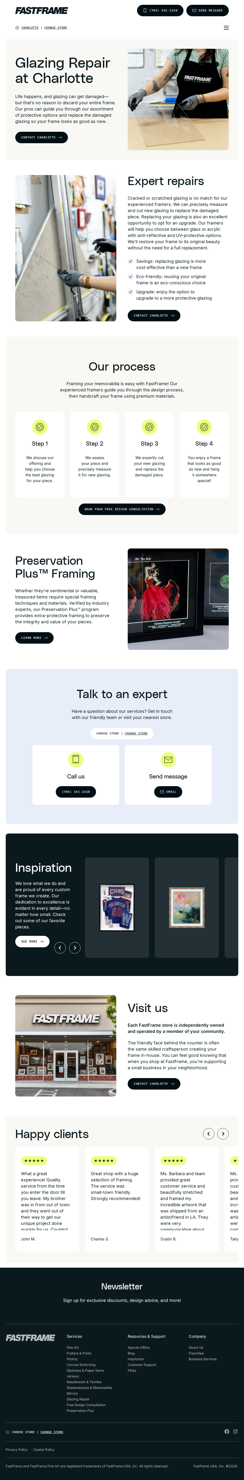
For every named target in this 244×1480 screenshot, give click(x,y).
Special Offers (139, 1347)
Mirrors (72, 1393)
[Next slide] (223, 1134)
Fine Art (73, 1347)
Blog (131, 1353)
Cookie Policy (43, 1449)
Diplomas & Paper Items (85, 1370)
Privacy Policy (17, 1449)
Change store (55, 28)
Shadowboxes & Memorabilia (89, 1388)
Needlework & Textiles (84, 1382)
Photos (72, 1359)
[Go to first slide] (75, 948)
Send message (210, 10)
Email (171, 792)
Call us (76, 777)
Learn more (31, 638)
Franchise (196, 1353)
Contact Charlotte (38, 137)
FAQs (132, 1370)
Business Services (203, 1359)
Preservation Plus (80, 1411)
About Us (196, 1347)
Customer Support (142, 1365)
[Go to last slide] (208, 1134)
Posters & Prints (79, 1353)
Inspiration (136, 1359)
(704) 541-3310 (163, 10)
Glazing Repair (78, 1399)
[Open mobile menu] (226, 28)
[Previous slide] (60, 948)
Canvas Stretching (81, 1365)
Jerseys (73, 1376)
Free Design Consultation (86, 1405)
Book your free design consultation (119, 509)
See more (29, 941)
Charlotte (30, 28)
